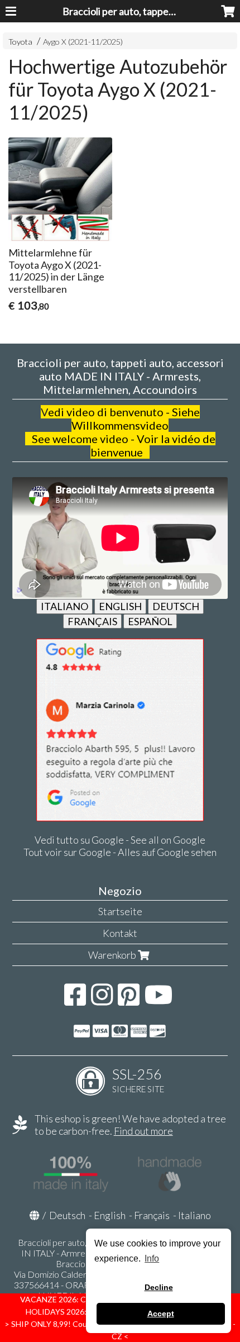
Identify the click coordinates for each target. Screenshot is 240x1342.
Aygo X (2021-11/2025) (83, 41)
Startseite (120, 911)
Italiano (194, 1215)
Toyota (20, 41)
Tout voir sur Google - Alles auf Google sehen (120, 852)
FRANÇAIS (92, 621)
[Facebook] (75, 1000)
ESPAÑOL (150, 621)
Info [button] (152, 1258)
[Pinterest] (129, 1000)
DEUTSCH (175, 606)
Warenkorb (113, 955)
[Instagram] (102, 1000)
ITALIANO (64, 606)
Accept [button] (160, 1313)
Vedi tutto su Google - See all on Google (120, 840)
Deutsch (67, 1215)
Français (152, 1215)
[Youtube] (159, 1000)
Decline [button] (159, 1287)
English (110, 1215)
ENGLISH (120, 606)
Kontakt (120, 933)
